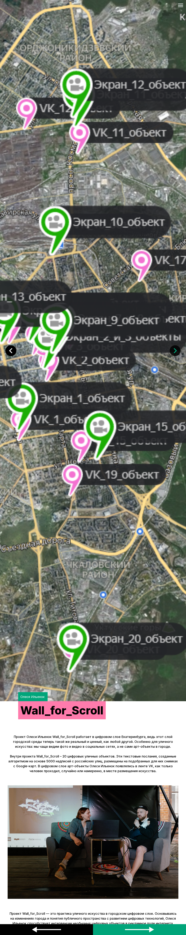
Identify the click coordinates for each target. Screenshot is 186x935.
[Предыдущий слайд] (10, 350)
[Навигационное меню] (180, 5)
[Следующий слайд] (175, 350)
